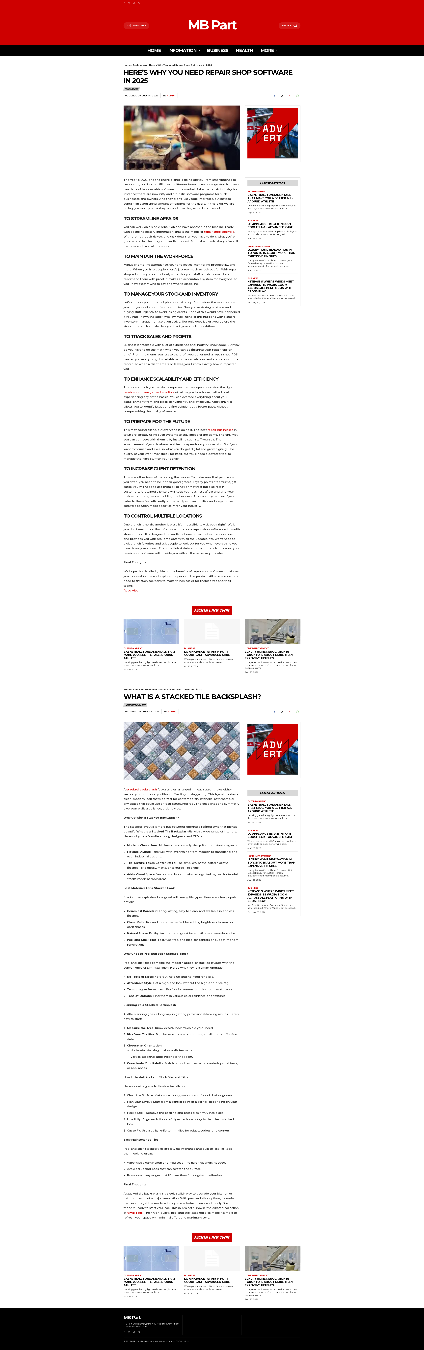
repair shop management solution (149, 392)
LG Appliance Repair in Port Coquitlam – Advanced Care (270, 225)
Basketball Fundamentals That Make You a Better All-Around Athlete (270, 198)
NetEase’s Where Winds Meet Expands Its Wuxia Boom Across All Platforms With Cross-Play (270, 286)
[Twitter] (139, 3)
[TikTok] (134, 3)
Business (252, 220)
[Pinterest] (289, 95)
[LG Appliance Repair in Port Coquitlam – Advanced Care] (212, 631)
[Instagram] (129, 3)
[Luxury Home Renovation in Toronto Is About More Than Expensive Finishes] (272, 631)
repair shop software (219, 231)
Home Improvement (259, 246)
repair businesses (220, 430)
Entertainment (256, 192)
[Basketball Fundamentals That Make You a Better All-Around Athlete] (151, 631)
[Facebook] (124, 3)
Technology (140, 65)
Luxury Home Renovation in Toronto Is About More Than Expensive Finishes (271, 253)
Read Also (131, 590)
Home (127, 65)
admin (171, 95)
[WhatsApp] (297, 95)
